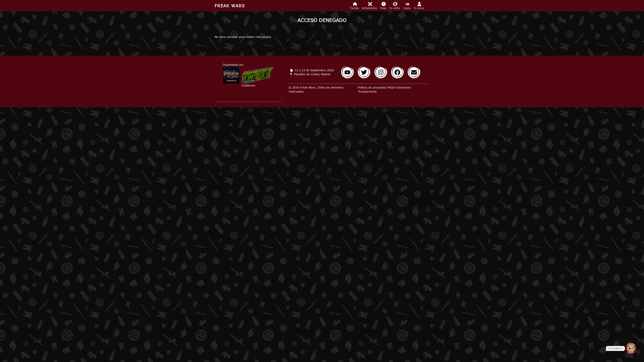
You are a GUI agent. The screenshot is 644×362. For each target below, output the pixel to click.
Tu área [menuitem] (419, 8)
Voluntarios (403, 87)
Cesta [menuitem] (407, 8)
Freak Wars (230, 5)
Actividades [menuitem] (370, 8)
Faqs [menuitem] (383, 8)
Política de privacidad (372, 87)
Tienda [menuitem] (355, 8)
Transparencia (367, 91)
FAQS (391, 87)
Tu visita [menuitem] (395, 8)
